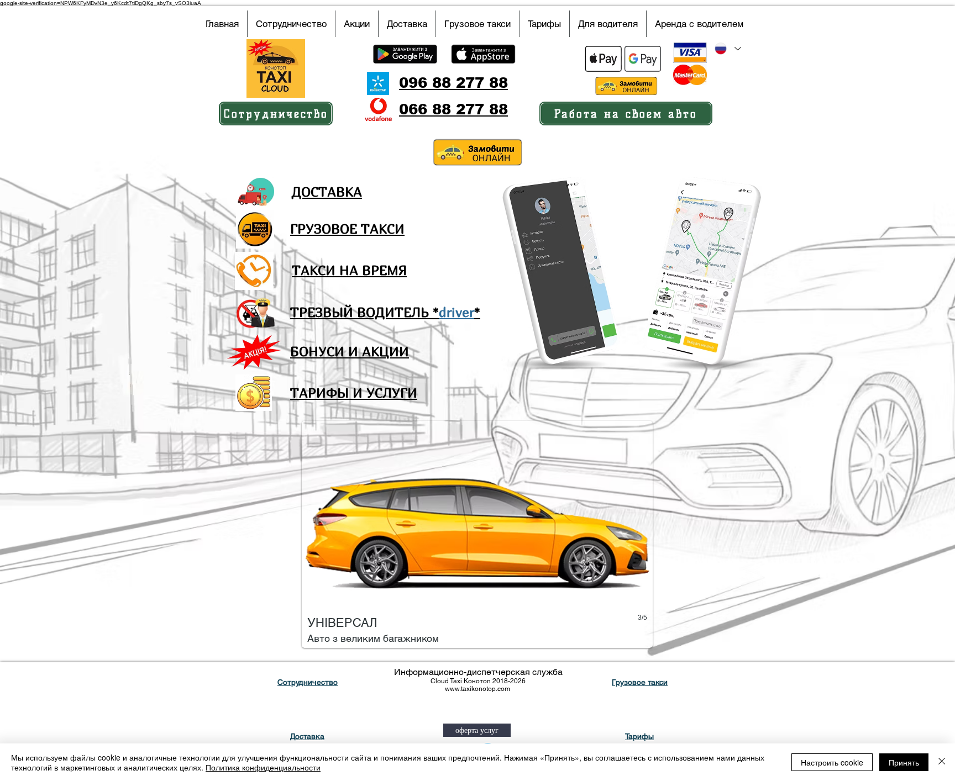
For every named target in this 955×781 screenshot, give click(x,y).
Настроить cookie (832, 762)
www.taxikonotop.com (477, 689)
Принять (904, 762)
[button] (477, 534)
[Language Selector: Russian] (727, 48)
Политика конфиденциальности (263, 767)
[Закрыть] (941, 762)
